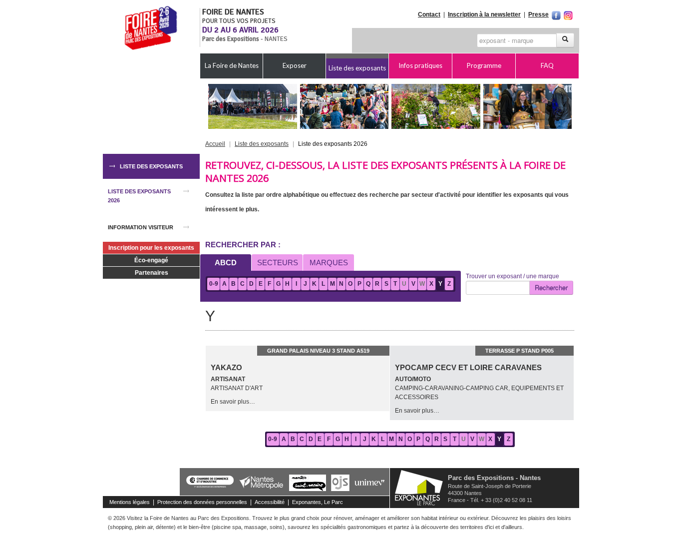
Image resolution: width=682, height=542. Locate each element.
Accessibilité (270, 502)
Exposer (295, 65)
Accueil (215, 143)
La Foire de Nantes (232, 65)
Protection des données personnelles (202, 502)
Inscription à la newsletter (484, 14)
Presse (538, 14)
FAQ (547, 65)
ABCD (226, 262)
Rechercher (551, 287)
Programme (484, 65)
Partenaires (151, 272)
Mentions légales (129, 502)
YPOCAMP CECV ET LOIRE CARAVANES (468, 367)
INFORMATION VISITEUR (140, 227)
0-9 (213, 283)
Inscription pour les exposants (151, 247)
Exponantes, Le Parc (317, 502)
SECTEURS (277, 262)
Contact (429, 14)
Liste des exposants (357, 68)
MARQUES (329, 262)
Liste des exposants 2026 (139, 195)
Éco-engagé (151, 260)
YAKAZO (226, 367)
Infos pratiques (420, 65)
